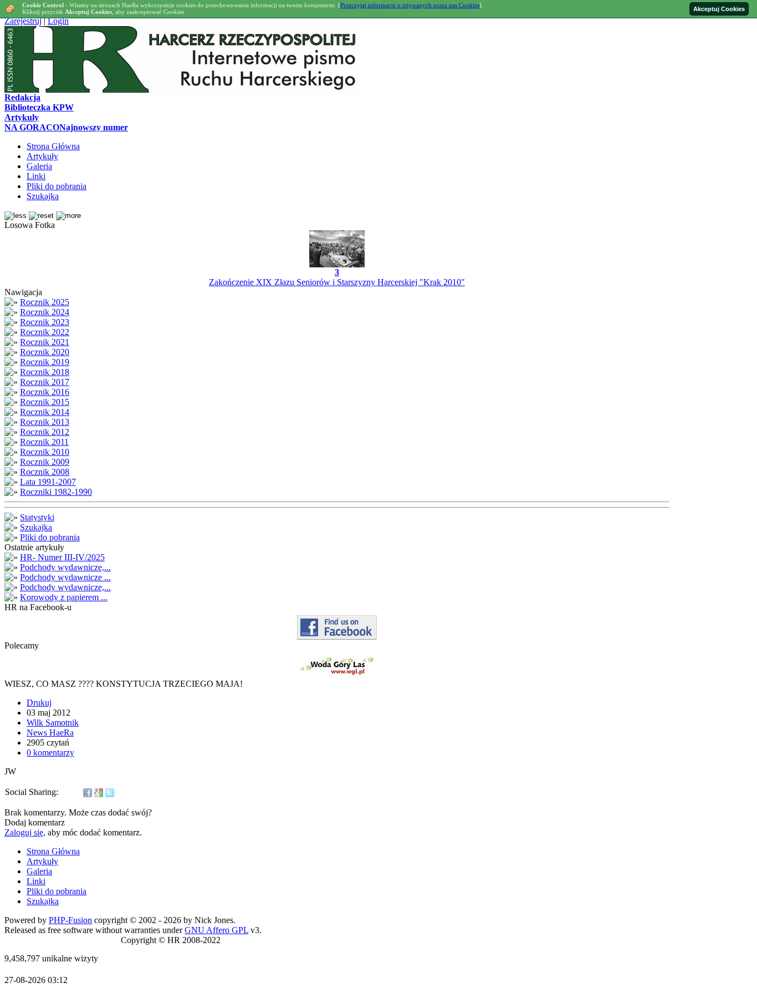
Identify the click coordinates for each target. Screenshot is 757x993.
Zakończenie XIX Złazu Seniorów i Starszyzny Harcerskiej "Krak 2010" (337, 282)
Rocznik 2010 (44, 452)
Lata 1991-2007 (48, 482)
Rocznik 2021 (44, 342)
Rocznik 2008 (44, 472)
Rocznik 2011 (44, 442)
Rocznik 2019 (44, 362)
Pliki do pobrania (50, 537)
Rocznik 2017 (44, 382)
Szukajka (36, 527)
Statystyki (37, 517)
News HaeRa (50, 732)
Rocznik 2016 (44, 392)
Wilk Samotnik (53, 722)
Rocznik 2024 (44, 312)
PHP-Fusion (70, 920)
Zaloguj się (23, 832)
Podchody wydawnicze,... (65, 567)
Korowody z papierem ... (64, 597)
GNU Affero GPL (216, 930)
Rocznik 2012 (44, 432)
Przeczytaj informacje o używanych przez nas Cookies (409, 5)
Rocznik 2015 (44, 402)
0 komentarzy (50, 752)
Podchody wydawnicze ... (65, 577)
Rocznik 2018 (44, 372)
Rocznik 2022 (44, 332)
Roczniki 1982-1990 (56, 491)
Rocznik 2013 (44, 422)
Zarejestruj (23, 21)
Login (58, 21)
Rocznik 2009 (44, 462)
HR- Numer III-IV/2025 (62, 557)
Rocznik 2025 (44, 302)
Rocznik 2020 (44, 352)
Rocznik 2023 (44, 322)
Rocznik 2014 (44, 412)
